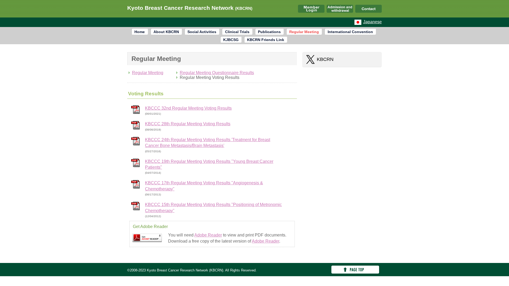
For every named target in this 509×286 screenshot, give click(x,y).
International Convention (350, 32)
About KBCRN (166, 32)
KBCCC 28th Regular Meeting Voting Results (187, 124)
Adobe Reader (208, 235)
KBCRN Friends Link (265, 40)
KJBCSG (231, 40)
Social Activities (201, 32)
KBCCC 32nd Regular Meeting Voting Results (188, 108)
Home (139, 32)
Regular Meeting (304, 32)
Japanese (372, 22)
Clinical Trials (237, 32)
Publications (269, 32)
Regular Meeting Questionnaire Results (217, 72)
